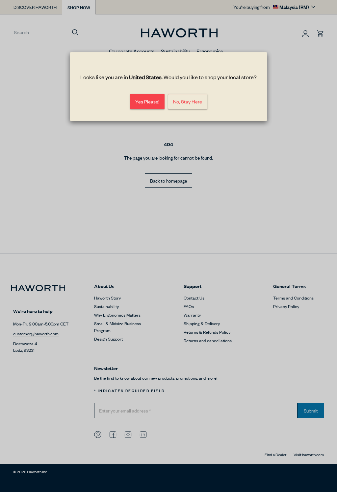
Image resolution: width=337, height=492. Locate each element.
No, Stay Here (187, 101)
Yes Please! (147, 101)
